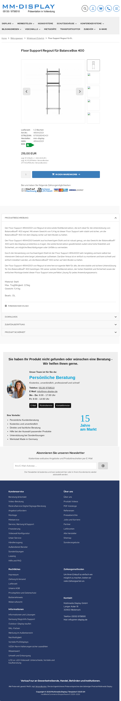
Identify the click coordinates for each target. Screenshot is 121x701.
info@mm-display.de (47, 391)
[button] (93, 65)
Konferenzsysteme (91, 23)
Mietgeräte (50, 29)
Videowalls (31, 29)
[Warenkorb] (100, 8)
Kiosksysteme (45, 23)
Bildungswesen (10, 29)
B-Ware (103, 29)
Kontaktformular (63, 405)
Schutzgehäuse (65, 23)
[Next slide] (80, 91)
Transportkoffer (70, 29)
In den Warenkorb (66, 174)
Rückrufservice (46, 405)
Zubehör (88, 29)
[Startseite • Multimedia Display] (28, 8)
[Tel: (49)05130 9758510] (108, 8)
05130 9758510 (47, 388)
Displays (6, 23)
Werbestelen (24, 23)
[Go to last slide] (26, 91)
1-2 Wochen (38, 130)
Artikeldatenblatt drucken (18, 306)
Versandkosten (41, 686)
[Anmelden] (92, 8)
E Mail (33, 405)
